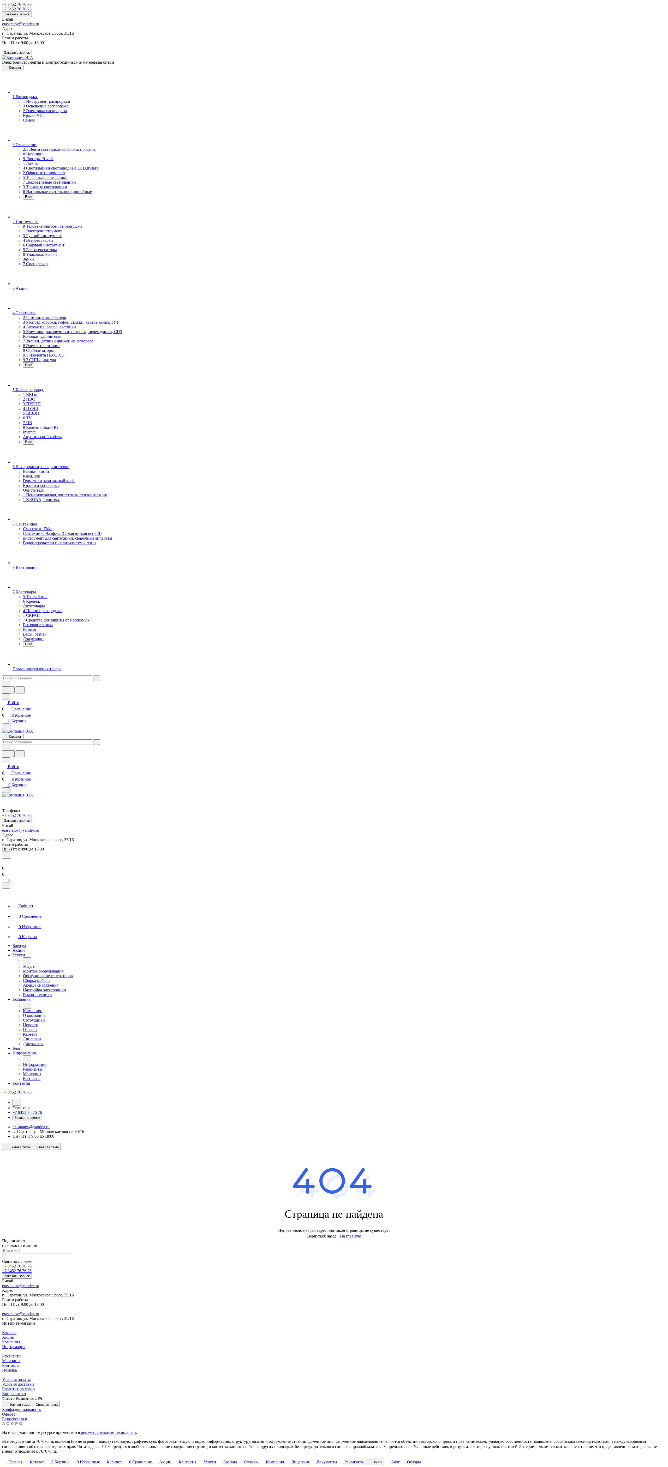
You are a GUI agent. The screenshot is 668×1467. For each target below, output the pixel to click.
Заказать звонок (17, 14)
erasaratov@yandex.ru (20, 24)
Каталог (9, 1332)
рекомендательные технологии (108, 1432)
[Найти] (20, 689)
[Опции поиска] (6, 683)
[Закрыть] (6, 886)
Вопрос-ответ (14, 1393)
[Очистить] (96, 678)
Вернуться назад (321, 1236)
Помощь (9, 1370)
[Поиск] (6, 855)
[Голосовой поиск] (8, 689)
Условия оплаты (16, 1379)
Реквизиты (11, 1356)
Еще (28, 197)
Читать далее (88, 1446)
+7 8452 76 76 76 (17, 4)
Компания (11, 1342)
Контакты (11, 1365)
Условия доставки (18, 1384)
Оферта (8, 1414)
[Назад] (27, 960)
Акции (8, 1337)
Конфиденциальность (21, 1409)
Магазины (11, 1361)
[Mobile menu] (6, 790)
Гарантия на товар (18, 1389)
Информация (13, 1346)
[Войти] (4, 862)
